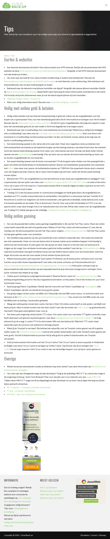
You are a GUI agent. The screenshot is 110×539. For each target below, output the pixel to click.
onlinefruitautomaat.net (75, 230)
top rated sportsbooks (86, 276)
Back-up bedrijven (48, 487)
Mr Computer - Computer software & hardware (28, 387)
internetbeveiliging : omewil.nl (64, 102)
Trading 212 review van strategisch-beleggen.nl (69, 210)
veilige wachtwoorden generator (19, 522)
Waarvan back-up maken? (52, 498)
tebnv (10, 168)
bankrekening (24, 154)
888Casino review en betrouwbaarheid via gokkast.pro (42, 297)
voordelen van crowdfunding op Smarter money (60, 133)
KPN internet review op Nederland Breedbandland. (43, 71)
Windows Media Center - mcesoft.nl (23, 98)
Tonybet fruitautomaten (31, 331)
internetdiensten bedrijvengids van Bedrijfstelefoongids (29, 81)
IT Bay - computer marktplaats (21, 391)
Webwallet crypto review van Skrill (34, 123)
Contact (94, 535)
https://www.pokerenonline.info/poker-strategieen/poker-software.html (37, 265)
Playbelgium (90, 286)
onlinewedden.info (90, 248)
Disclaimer (85, 535)
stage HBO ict (93, 377)
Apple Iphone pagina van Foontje (21, 91)
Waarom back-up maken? (52, 491)
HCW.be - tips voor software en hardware (26, 394)
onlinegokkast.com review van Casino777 (75, 318)
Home (6, 56)
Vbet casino (83, 307)
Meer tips (8, 525)
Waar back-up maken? (50, 494)
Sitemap (102, 535)
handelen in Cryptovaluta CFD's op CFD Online (65, 182)
